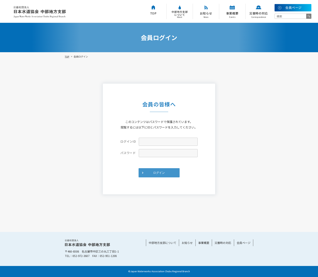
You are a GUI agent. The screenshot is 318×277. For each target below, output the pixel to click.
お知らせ (206, 14)
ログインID (128, 141)
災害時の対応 (258, 14)
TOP (153, 13)
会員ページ (243, 243)
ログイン (159, 172)
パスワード (128, 153)
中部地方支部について (180, 14)
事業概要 (232, 14)
